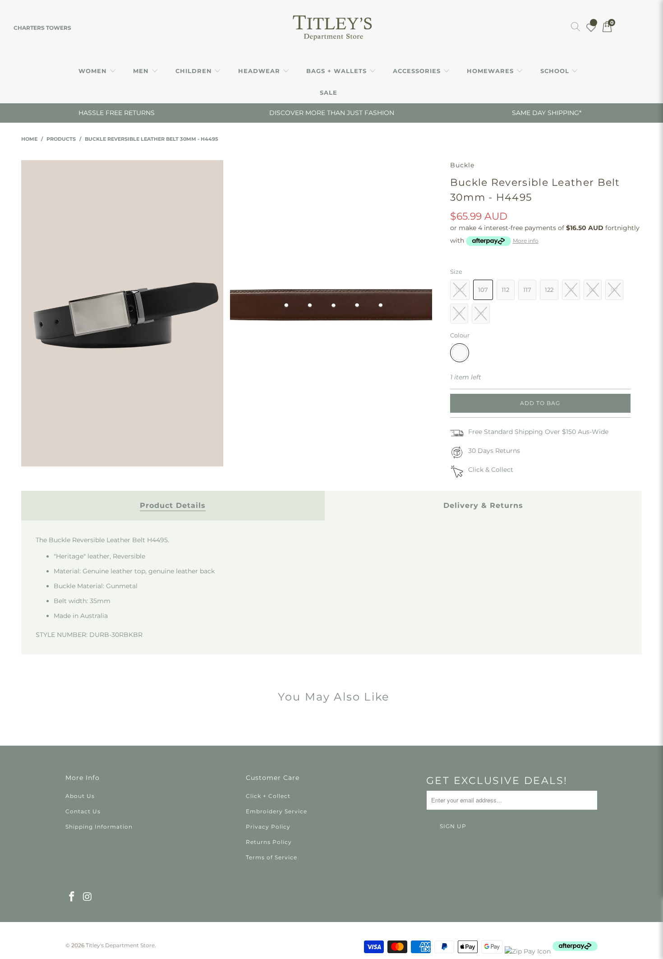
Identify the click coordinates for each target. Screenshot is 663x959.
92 (459, 313)
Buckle (462, 165)
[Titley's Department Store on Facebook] (72, 897)
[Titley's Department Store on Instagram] (88, 897)
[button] (97, 71)
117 (527, 289)
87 (614, 289)
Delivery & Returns (483, 505)
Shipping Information (99, 826)
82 (592, 289)
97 (480, 313)
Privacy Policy (268, 826)
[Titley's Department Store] (331, 28)
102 (460, 289)
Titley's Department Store (120, 945)
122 (549, 289)
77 (571, 289)
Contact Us (83, 811)
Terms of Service (271, 857)
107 (483, 289)
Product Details (173, 505)
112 (505, 289)
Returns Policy (269, 842)
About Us (80, 796)
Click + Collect (268, 796)
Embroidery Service (276, 811)
